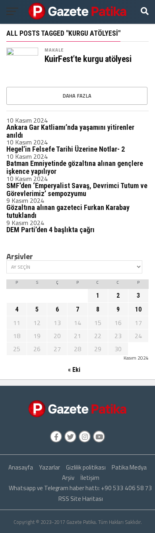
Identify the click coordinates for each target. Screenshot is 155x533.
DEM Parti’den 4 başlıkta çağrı (50, 229)
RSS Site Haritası (80, 498)
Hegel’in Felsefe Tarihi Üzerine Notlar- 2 (65, 149)
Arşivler (19, 256)
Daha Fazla (77, 96)
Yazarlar (49, 467)
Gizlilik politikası (86, 467)
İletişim (89, 477)
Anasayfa (20, 467)
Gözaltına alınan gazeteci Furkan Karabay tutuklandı (68, 211)
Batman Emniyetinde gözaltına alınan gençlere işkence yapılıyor (74, 167)
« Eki (74, 369)
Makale (54, 49)
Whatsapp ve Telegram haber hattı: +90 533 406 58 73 (80, 488)
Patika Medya (129, 467)
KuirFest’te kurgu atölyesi (88, 59)
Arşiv (68, 477)
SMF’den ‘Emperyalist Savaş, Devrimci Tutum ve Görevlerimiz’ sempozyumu (76, 189)
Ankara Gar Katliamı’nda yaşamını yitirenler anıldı (70, 131)
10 (138, 309)
